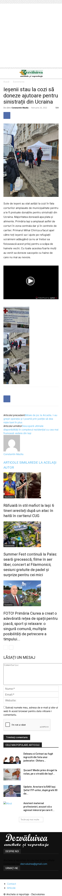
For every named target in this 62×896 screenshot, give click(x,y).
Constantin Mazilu (20, 107)
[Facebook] (6, 115)
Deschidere (9, 497)
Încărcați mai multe (30, 819)
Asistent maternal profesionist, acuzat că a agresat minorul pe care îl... (38, 806)
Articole (11, 887)
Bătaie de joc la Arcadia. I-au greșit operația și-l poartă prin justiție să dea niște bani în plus (30, 419)
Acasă (6, 81)
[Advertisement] (31, 36)
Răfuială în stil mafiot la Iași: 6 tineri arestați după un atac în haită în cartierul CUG (28, 510)
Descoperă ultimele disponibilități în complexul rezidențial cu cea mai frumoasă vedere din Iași (30, 429)
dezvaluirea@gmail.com (33, 863)
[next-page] (11, 647)
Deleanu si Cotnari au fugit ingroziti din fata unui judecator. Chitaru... (38, 757)
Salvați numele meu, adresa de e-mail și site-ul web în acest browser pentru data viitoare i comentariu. (30, 711)
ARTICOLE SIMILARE (18, 462)
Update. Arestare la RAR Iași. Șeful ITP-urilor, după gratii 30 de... (40, 790)
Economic (8, 604)
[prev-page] (5, 647)
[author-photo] (11, 450)
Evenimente (18, 81)
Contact (11, 883)
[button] (5, 73)
